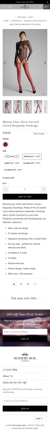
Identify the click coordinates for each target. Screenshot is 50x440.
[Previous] (5, 62)
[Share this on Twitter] (14, 284)
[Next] (44, 62)
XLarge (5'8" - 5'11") (31, 163)
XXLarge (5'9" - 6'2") (13, 170)
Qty (4, 183)
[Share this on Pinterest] (28, 284)
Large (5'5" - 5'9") (11, 163)
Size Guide (39, 133)
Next (31, 17)
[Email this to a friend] (35, 284)
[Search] (40, 6)
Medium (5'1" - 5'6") (32, 156)
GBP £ (39, 418)
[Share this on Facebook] (21, 284)
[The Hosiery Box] (25, 6)
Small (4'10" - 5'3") (12, 156)
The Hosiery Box (19, 425)
